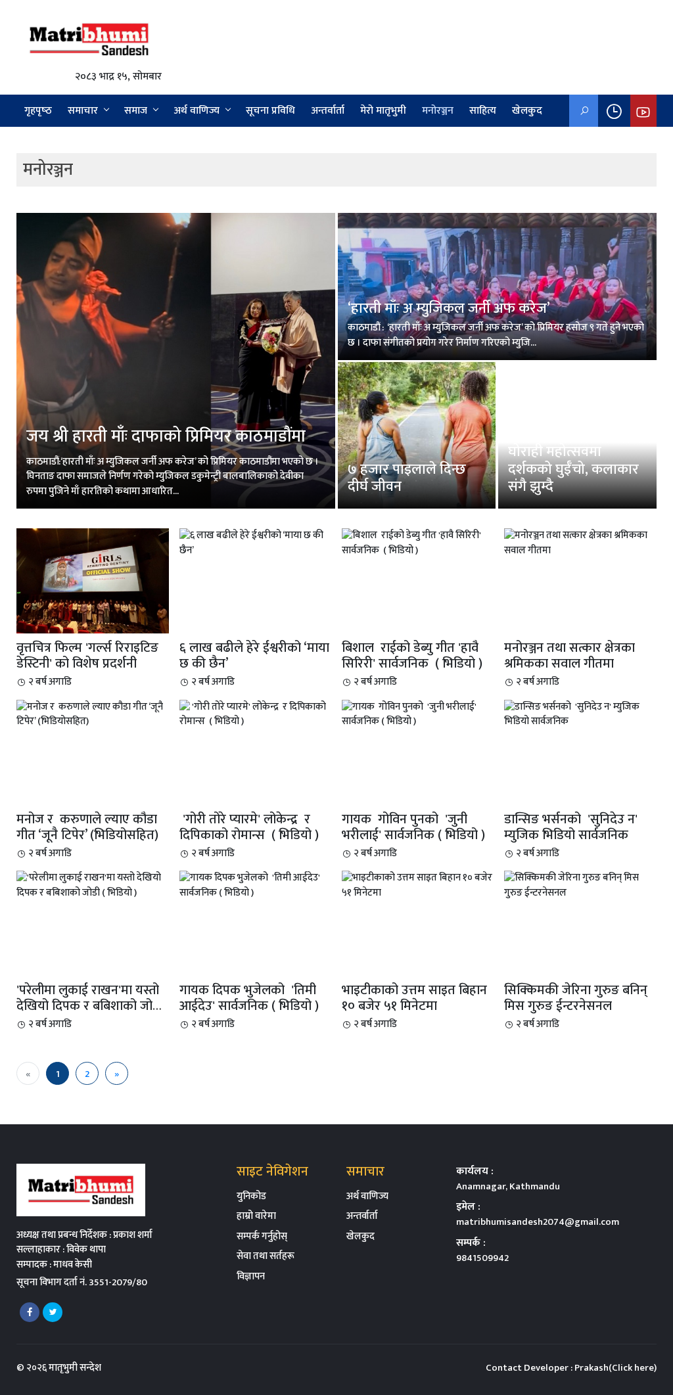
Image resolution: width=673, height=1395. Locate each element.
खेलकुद (527, 111)
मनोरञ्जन (437, 111)
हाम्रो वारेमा (256, 1216)
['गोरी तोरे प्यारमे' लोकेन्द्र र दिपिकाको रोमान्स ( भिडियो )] (255, 714)
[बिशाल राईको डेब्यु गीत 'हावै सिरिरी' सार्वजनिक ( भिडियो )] (418, 542)
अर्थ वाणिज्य (197, 111)
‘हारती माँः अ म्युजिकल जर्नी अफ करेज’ (449, 308)
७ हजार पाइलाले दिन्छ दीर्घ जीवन (407, 478)
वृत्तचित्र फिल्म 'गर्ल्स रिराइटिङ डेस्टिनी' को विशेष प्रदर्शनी (87, 656)
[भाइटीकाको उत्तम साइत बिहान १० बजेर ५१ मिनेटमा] (418, 885)
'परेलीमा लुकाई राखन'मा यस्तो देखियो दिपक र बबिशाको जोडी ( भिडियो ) (89, 1006)
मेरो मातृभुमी (383, 111)
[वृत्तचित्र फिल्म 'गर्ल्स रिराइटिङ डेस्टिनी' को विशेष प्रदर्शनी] (92, 580)
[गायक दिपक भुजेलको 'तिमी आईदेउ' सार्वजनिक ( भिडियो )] (255, 885)
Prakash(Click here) (615, 1368)
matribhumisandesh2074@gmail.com (537, 1222)
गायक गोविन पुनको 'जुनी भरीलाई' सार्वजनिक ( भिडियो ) (415, 827)
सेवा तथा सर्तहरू (265, 1256)
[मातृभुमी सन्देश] (89, 39)
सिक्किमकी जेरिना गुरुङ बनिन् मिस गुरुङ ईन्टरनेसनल (575, 998)
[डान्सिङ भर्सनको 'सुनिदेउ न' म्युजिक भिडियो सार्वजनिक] (580, 714)
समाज (135, 111)
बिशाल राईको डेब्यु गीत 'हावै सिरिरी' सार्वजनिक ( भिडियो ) (414, 656)
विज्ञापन (251, 1276)
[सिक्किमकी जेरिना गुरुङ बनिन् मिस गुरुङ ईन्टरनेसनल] (580, 885)
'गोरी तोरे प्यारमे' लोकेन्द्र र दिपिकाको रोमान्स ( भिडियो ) (249, 827)
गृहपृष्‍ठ (38, 111)
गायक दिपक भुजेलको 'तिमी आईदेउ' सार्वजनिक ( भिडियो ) (250, 998)
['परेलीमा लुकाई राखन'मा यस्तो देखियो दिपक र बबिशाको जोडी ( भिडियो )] (92, 885)
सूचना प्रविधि (270, 111)
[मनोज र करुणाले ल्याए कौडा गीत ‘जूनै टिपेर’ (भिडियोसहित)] (92, 714)
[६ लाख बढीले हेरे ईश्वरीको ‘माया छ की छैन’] (255, 542)
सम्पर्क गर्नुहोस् (262, 1236)
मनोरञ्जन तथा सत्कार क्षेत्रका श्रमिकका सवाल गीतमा (569, 656)
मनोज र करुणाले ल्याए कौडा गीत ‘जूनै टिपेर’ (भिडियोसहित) (87, 827)
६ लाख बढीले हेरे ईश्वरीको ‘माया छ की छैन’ (254, 656)
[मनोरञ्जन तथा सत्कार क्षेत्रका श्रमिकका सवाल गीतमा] (580, 542)
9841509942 (482, 1258)
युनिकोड (251, 1196)
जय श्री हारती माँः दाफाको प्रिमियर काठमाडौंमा (166, 437)
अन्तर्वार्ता (327, 111)
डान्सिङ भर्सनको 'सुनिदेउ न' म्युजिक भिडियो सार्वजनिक (571, 827)
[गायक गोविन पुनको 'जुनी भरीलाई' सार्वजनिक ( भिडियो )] (418, 714)
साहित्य (482, 111)
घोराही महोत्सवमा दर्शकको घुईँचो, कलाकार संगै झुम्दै (573, 469)
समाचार (83, 111)
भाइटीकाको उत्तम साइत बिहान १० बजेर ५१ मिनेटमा (414, 998)
